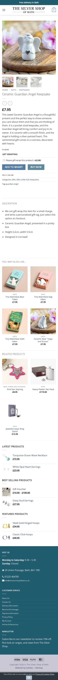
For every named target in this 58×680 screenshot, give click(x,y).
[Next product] (4, 103)
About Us (5, 598)
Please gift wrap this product (23, 160)
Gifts (13, 90)
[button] (3, 9)
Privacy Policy (7, 617)
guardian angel (12, 184)
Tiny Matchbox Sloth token (14, 340)
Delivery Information (10, 605)
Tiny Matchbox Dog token (43, 298)
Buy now (36, 167)
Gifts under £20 (22, 179)
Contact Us (6, 602)
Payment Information (10, 613)
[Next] (51, 47)
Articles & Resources (10, 624)
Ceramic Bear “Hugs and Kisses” (43, 340)
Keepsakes (24, 90)
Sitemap (39, 667)
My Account (6, 621)
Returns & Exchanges (10, 609)
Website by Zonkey (24, 667)
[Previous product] (10, 103)
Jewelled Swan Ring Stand (15, 430)
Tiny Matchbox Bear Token (14, 298)
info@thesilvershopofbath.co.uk (17, 580)
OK (29, 677)
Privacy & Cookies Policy (44, 674)
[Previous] (6, 47)
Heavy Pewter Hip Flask (43, 389)
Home (5, 90)
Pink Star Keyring (15, 389)
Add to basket (14, 167)
